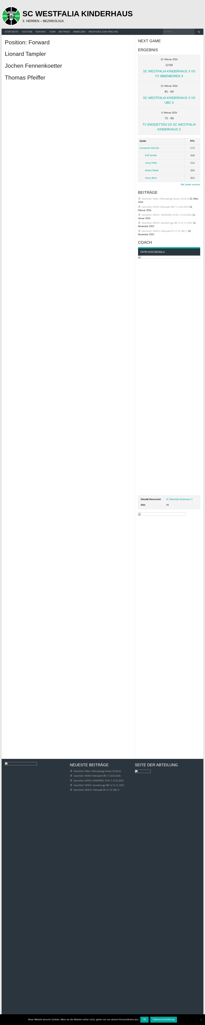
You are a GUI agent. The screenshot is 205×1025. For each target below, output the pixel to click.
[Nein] (201, 1019)
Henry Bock (151, 178)
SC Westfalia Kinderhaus (77, 13)
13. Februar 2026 (169, 86)
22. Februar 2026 (169, 59)
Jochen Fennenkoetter (33, 65)
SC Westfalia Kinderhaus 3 (179, 499)
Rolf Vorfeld (151, 155)
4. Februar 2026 (169, 113)
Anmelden (79, 31)
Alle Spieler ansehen (190, 185)
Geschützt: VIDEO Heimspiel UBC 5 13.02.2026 (165, 207)
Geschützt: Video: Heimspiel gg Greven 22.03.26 (165, 199)
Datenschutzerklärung (163, 1019)
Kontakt (41, 31)
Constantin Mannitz (149, 148)
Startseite (11, 31)
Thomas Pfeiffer (25, 77)
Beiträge (64, 31)
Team (52, 31)
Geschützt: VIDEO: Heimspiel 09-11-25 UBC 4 (164, 231)
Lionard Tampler (25, 54)
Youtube (27, 31)
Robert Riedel (151, 170)
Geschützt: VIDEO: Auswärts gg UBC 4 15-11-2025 (167, 223)
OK (144, 1019)
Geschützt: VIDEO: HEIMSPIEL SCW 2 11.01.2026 (167, 215)
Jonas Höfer (151, 163)
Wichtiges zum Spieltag (103, 31)
